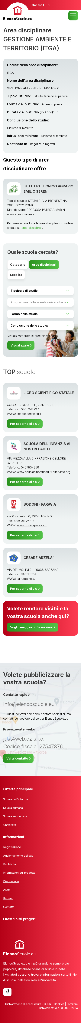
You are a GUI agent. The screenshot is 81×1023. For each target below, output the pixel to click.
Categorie (17, 264)
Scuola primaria (13, 808)
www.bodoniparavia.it (32, 525)
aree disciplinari (31, 228)
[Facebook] (7, 992)
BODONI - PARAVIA (40, 504)
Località (16, 275)
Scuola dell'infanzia (15, 799)
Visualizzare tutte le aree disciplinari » (32, 336)
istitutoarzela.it (26, 579)
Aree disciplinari (44, 264)
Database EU (38, 5)
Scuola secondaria (15, 816)
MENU (73, 15)
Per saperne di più (23, 424)
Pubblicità (9, 864)
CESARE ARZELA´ (39, 558)
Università (9, 825)
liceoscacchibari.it (29, 414)
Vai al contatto (17, 758)
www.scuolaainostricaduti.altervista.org (43, 472)
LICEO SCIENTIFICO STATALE (49, 393)
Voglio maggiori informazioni (31, 627)
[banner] (17, 12)
